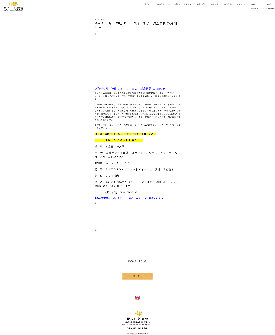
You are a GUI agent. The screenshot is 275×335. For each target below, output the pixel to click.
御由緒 (147, 4)
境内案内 (161, 4)
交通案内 (255, 8)
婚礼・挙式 (201, 4)
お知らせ (255, 4)
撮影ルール (241, 4)
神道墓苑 (214, 4)
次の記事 (143, 261)
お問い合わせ (268, 9)
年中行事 (228, 4)
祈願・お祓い (174, 4)
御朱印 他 (188, 4)
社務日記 (268, 4)
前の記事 (132, 261)
